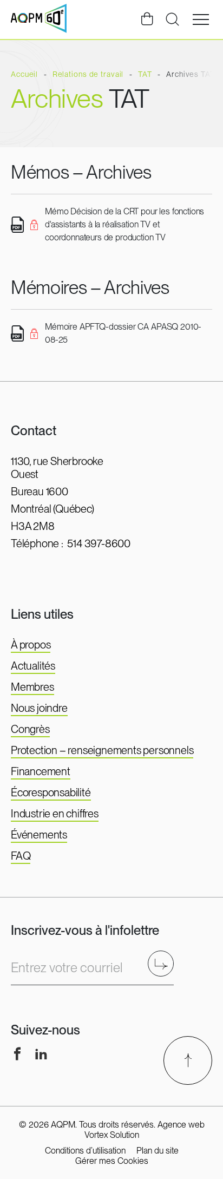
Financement (40, 771)
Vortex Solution (111, 1135)
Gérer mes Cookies (111, 1161)
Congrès (30, 729)
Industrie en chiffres (55, 813)
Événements (39, 834)
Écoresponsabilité (51, 792)
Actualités (33, 665)
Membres (32, 686)
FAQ (20, 855)
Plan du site (157, 1150)
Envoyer (164, 963)
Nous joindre (39, 708)
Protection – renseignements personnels (102, 750)
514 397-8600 (98, 543)
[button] (200, 19)
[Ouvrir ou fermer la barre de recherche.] (172, 19)
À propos (30, 644)
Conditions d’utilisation (85, 1150)
